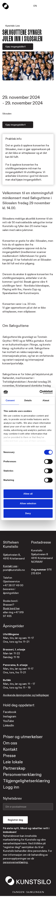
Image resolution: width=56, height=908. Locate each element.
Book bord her (11, 608)
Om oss (10, 743)
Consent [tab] (10, 400)
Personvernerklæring (22, 774)
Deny (28, 513)
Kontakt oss (10, 566)
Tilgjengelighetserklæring (26, 781)
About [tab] (46, 400)
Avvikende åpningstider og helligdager (26, 695)
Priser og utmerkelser (23, 736)
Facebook (9, 712)
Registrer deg (15, 819)
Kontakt (10, 749)
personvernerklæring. (15, 862)
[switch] (48, 461)
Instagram (9, 716)
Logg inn (11, 787)
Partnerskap (14, 768)
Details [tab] (28, 400)
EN (35, 5)
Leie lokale (13, 762)
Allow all (28, 493)
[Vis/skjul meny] (52, 6)
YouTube (8, 721)
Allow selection (28, 503)
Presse (9, 755)
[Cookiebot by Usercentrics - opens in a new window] (40, 392)
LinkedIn (8, 725)
